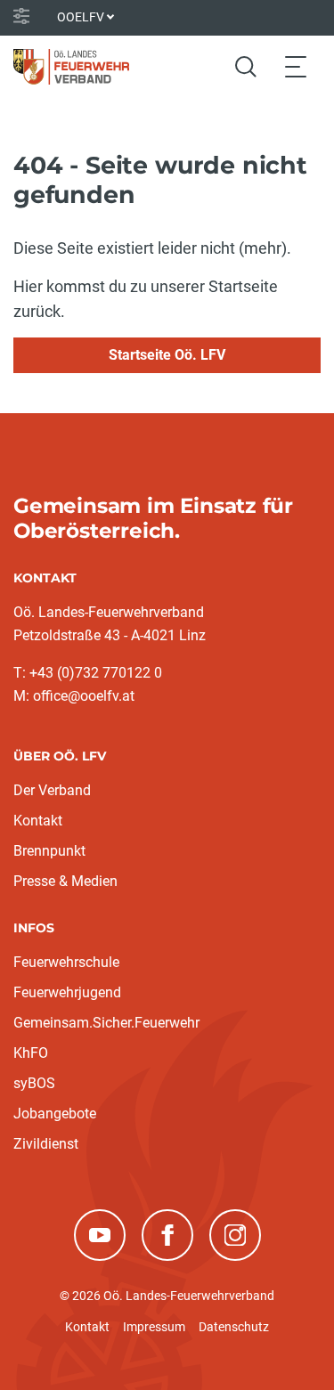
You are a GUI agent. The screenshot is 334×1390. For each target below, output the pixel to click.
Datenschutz (234, 1327)
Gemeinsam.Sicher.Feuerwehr (106, 1022)
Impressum (154, 1327)
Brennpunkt (49, 850)
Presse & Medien (65, 881)
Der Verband (52, 790)
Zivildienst (45, 1143)
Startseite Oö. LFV (167, 354)
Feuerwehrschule (66, 962)
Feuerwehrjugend (67, 992)
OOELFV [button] (80, 17)
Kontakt (37, 820)
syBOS (34, 1083)
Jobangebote (54, 1113)
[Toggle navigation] (296, 66)
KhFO (30, 1053)
